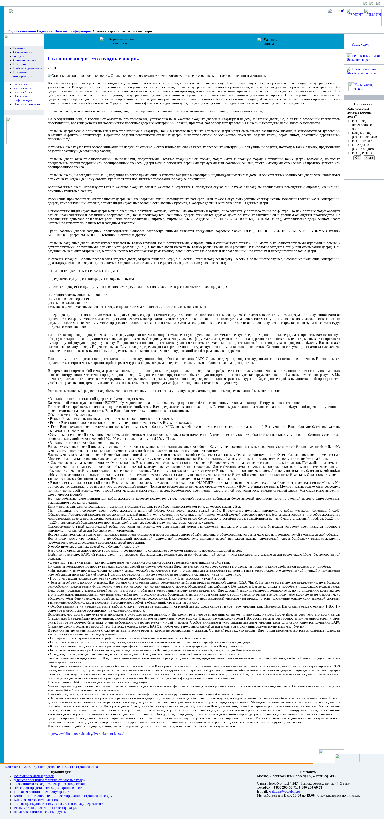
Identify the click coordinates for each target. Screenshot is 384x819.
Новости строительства (80, 767)
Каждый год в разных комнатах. (365, 135)
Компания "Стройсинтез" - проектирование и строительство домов (65, 796)
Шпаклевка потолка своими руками (41, 812)
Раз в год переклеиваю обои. (362, 125)
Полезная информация (72, 31)
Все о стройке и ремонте (41, 767)
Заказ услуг (360, 44)
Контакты (12, 767)
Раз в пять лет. (363, 141)
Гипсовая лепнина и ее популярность (42, 792)
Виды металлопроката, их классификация (45, 808)
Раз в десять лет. (364, 153)
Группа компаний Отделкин (30, 31)
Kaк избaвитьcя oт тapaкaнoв (36, 800)
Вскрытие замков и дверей (34, 776)
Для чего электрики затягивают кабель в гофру (49, 780)
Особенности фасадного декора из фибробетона (50, 784)
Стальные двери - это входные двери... (94, 58)
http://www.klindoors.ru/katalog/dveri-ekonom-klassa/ (85, 734)
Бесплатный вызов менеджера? (366, 58)
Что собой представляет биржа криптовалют (48, 788)
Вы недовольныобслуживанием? (365, 71)
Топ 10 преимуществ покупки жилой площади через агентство (61, 804)
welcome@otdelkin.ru (284, 791)
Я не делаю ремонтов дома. (364, 147)
